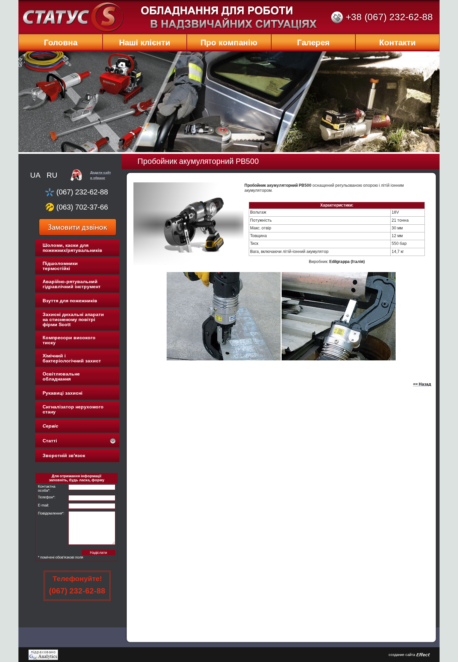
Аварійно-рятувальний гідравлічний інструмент (72, 284)
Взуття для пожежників (70, 300)
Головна (60, 42)
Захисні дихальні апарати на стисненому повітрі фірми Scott (73, 319)
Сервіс (50, 426)
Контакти (397, 42)
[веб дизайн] (423, 655)
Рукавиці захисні (62, 393)
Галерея (313, 42)
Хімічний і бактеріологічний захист (72, 358)
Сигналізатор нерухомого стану (73, 409)
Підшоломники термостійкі (60, 266)
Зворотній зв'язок (64, 455)
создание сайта (402, 655)
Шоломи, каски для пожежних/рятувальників (72, 247)
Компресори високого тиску (69, 340)
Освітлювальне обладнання (61, 376)
